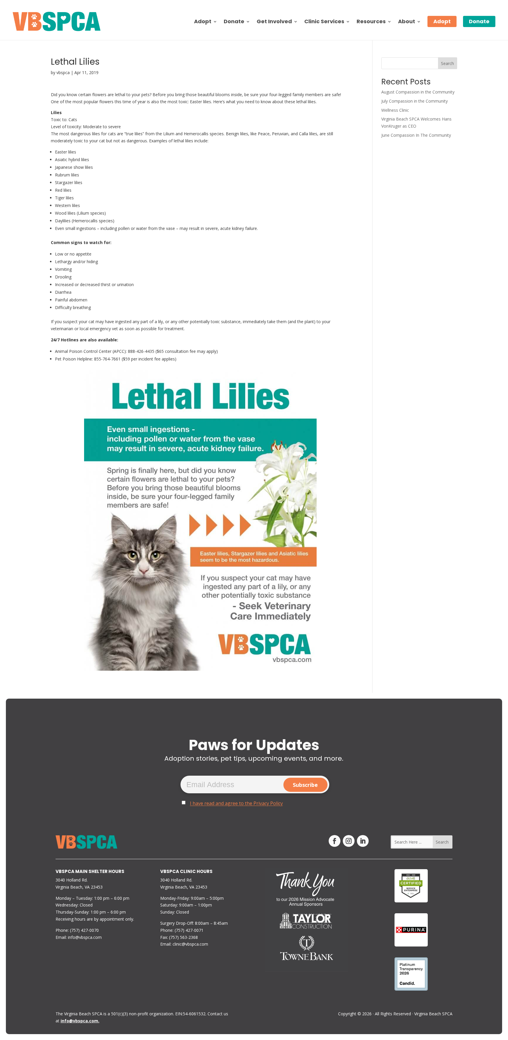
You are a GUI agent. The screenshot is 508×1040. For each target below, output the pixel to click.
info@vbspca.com (85, 937)
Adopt (442, 21)
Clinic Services (324, 21)
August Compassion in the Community (417, 92)
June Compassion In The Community (416, 135)
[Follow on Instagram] (349, 841)
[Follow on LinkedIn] (363, 841)
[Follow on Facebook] (334, 841)
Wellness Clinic (395, 110)
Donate (234, 21)
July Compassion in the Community (414, 101)
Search (447, 63)
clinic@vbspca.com (190, 944)
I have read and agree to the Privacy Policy (236, 803)
